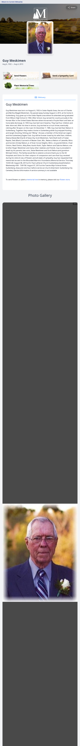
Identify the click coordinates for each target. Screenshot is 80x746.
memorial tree (32, 179)
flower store (65, 179)
